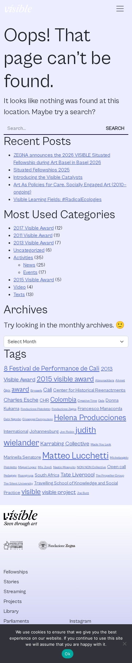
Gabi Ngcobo (12, 419)
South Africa (47, 475)
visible (31, 492)
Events (30, 272)
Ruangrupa (25, 475)
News (29, 265)
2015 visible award (65, 379)
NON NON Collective (91, 467)
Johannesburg (44, 431)
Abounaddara (104, 380)
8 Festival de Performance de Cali (51, 368)
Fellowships (16, 572)
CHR (44, 400)
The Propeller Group (110, 475)
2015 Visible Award (34, 280)
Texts (19, 294)
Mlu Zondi (45, 467)
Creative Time (87, 401)
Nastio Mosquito (64, 467)
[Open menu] (120, 8)
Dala (101, 401)
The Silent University (18, 483)
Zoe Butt (83, 493)
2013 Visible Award (34, 243)
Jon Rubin (67, 432)
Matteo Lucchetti (75, 456)
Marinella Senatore (22, 457)
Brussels (36, 390)
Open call (116, 466)
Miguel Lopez (27, 467)
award (20, 389)
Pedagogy (10, 475)
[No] (124, 644)
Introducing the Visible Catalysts (48, 177)
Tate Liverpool (77, 475)
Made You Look (101, 444)
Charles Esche (21, 400)
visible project (59, 492)
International (16, 431)
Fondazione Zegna (64, 409)
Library (11, 611)
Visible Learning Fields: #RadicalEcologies (58, 199)
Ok (67, 653)
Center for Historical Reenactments (89, 390)
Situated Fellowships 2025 (42, 170)
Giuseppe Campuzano (37, 419)
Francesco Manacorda (100, 408)
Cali (47, 390)
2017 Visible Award (34, 228)
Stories (11, 582)
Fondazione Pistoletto (35, 409)
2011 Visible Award (33, 235)
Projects (13, 601)
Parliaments (16, 621)
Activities (23, 257)
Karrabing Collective (64, 443)
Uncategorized (29, 250)
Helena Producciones (90, 417)
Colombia (63, 400)
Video (20, 287)
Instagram (80, 621)
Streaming (15, 591)
